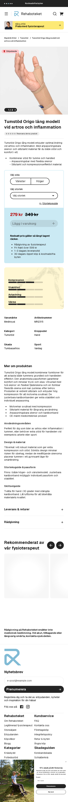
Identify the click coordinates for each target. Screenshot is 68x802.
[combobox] (34, 195)
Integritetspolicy (43, 734)
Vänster (21, 181)
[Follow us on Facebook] (22, 706)
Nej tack (51, 792)
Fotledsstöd (11, 757)
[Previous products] (51, 545)
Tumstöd (24, 38)
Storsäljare (10, 729)
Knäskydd (9, 752)
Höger (40, 181)
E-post (38, 777)
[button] (21, 133)
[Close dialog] (66, 762)
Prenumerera (16, 689)
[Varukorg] (62, 14)
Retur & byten (42, 739)
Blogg (7, 743)
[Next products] (60, 545)
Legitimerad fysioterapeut (18, 725)
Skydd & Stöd (10, 38)
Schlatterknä (41, 757)
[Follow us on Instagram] (28, 706)
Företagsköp (41, 729)
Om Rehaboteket (13, 720)
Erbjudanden (11, 734)
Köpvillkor (9, 739)
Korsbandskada (43, 752)
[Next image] (15, 110)
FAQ (36, 720)
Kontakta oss (41, 725)
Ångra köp (40, 743)
